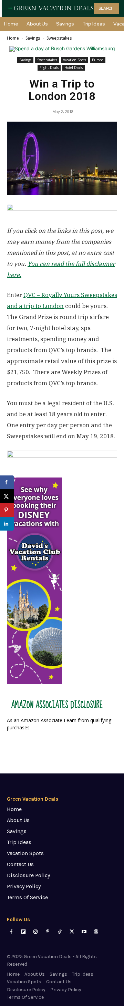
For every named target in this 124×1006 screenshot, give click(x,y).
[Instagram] (35, 931)
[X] (72, 931)
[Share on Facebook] (7, 482)
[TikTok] (59, 931)
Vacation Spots (74, 60)
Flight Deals (49, 67)
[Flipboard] (23, 931)
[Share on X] (7, 496)
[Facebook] (11, 931)
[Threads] (96, 931)
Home (13, 38)
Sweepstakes (59, 38)
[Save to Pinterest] (7, 510)
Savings (32, 38)
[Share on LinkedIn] (7, 524)
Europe (97, 60)
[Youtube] (84, 931)
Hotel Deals (73, 67)
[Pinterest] (47, 931)
